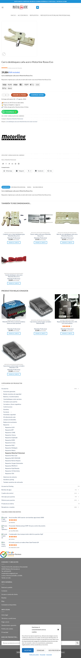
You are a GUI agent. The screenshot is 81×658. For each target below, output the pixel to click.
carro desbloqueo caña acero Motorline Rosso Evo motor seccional (21, 121)
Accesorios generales (9, 391)
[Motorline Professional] (13, 137)
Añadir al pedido (19, 95)
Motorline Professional (13, 238)
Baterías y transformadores (11, 396)
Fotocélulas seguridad (9, 414)
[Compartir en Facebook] (6, 163)
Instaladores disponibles (8, 605)
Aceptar (27, 650)
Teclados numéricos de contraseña (13, 482)
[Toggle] (78, 389)
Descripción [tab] (5, 187)
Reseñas (3, 598)
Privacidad (42, 654)
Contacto (4, 591)
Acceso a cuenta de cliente (9, 594)
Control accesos (7, 407)
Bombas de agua (6, 490)
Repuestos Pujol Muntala (12, 468)
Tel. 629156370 (6, 571)
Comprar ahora (37, 95)
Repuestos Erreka (10, 443)
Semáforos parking (8, 479)
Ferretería (6, 412)
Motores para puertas (8, 500)
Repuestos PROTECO (11, 466)
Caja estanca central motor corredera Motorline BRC (40, 322)
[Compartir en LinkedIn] (18, 163)
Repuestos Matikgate (11, 448)
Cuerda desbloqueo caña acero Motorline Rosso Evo (13, 275)
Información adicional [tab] (18, 187)
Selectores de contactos (10, 477)
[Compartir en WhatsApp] (3, 163)
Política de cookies (34, 654)
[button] (58, 630)
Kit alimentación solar (9, 417)
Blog (2, 601)
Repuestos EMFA (10, 440)
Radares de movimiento (10, 422)
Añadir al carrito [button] (14, 242)
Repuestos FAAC (10, 445)
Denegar (40, 650)
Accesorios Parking (7, 486)
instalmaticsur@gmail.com (9, 573)
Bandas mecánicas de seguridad (12, 394)
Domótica (6, 409)
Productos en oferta (7, 503)
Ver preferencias (53, 650)
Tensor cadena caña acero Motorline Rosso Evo (40, 235)
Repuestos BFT (9, 430)
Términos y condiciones (8, 618)
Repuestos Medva (10, 450)
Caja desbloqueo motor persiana (12, 399)
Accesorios (23, 15)
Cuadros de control (7, 493)
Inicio (13, 15)
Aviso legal (49, 654)
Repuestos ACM (9, 427)
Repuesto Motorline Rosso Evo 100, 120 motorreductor (67, 322)
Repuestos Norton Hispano (12, 460)
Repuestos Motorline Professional (55, 15)
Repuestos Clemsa (10, 435)
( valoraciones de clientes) (15, 68)
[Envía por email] (12, 163)
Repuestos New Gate (11, 455)
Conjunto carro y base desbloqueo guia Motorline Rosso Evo (14, 235)
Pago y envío (5, 622)
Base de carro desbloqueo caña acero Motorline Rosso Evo (67, 235)
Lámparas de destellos (9, 419)
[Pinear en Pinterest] (15, 163)
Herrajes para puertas (8, 497)
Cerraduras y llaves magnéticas (12, 404)
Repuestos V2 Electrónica (12, 471)
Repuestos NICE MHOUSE (12, 458)
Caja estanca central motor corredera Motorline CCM (13, 366)
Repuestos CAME (10, 432)
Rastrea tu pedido (6, 587)
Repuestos (34, 15)
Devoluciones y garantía (8, 625)
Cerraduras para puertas (10, 402)
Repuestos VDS (9, 473)
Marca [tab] (29, 187)
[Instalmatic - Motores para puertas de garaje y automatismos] (20, 7)
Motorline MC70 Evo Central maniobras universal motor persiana (13, 322)
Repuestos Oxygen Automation (14, 463)
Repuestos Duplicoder (11, 437)
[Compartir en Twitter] (9, 163)
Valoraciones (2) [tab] (38, 187)
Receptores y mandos (8, 507)
